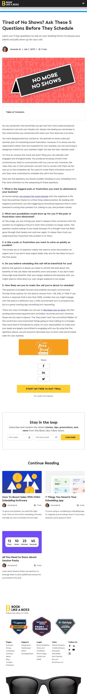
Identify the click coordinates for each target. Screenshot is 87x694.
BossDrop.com (57, 662)
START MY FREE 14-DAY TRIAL (43, 388)
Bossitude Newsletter (56, 652)
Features (9, 645)
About (8, 656)
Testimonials (26, 648)
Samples (9, 662)
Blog (8, 659)
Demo (23, 651)
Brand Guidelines (43, 645)
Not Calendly (57, 656)
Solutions (9, 654)
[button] (81, 3)
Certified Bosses (58, 648)
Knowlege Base (27, 654)
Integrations (26, 645)
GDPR (39, 659)
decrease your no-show (54, 310)
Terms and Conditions (41, 649)
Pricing (8, 648)
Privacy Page (41, 654)
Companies (10, 651)
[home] (10, 3)
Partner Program (58, 645)
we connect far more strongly (33, 196)
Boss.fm (55, 659)
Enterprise (10, 665)
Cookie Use (41, 656)
